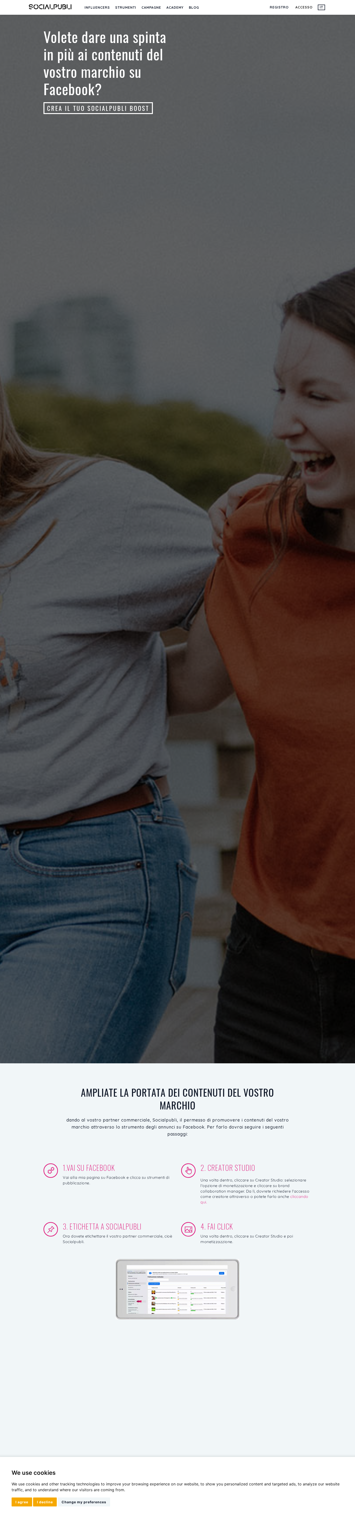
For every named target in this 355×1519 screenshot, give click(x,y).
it (321, 7)
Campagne (151, 7)
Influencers (97, 7)
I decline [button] (45, 1502)
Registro (279, 7)
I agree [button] (21, 1502)
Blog (194, 7)
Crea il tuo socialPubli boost (98, 108)
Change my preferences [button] (84, 1502)
